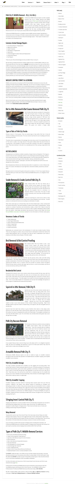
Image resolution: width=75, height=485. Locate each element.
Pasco (59, 142)
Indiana (60, 166)
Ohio (59, 180)
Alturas (60, 13)
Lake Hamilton (61, 81)
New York (60, 177)
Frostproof (60, 48)
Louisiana (60, 169)
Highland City (61, 59)
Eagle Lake (60, 43)
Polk (59, 148)
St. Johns (60, 150)
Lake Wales (60, 83)
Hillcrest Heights (62, 64)
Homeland (60, 67)
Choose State (47, 1)
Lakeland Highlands (62, 89)
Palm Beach (61, 140)
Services (30, 1)
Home (23, 2)
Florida (59, 163)
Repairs (38, 2)
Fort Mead (60, 45)
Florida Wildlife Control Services (10, 6)
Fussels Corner (61, 54)
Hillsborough (61, 131)
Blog (63, 1)
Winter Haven (61, 113)
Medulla (60, 94)
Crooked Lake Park (62, 29)
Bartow (60, 21)
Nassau (60, 137)
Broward (60, 121)
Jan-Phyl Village (61, 72)
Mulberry (60, 97)
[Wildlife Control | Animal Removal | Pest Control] (4, 2)
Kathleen (60, 75)
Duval (59, 126)
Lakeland (60, 86)
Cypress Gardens (62, 35)
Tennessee (60, 188)
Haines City (60, 56)
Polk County (35, 21)
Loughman (60, 91)
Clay (59, 123)
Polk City (60, 102)
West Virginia (61, 198)
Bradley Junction (62, 24)
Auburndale (61, 16)
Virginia (60, 193)
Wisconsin (60, 201)
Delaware (60, 161)
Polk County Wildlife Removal (24, 6)
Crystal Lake (61, 32)
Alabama (60, 158)
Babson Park (61, 18)
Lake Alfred (60, 78)
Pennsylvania (61, 182)
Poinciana (60, 99)
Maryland (60, 171)
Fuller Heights (61, 51)
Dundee (60, 40)
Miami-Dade (61, 134)
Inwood (60, 70)
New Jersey (60, 174)
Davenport (60, 37)
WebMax (46, 483)
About (56, 1)
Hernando (60, 129)
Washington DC (61, 196)
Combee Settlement (62, 27)
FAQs (70, 2)
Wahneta (60, 105)
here (16, 462)
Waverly (60, 108)
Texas (59, 190)
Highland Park (61, 62)
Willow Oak (60, 110)
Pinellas (60, 145)
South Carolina (61, 185)
